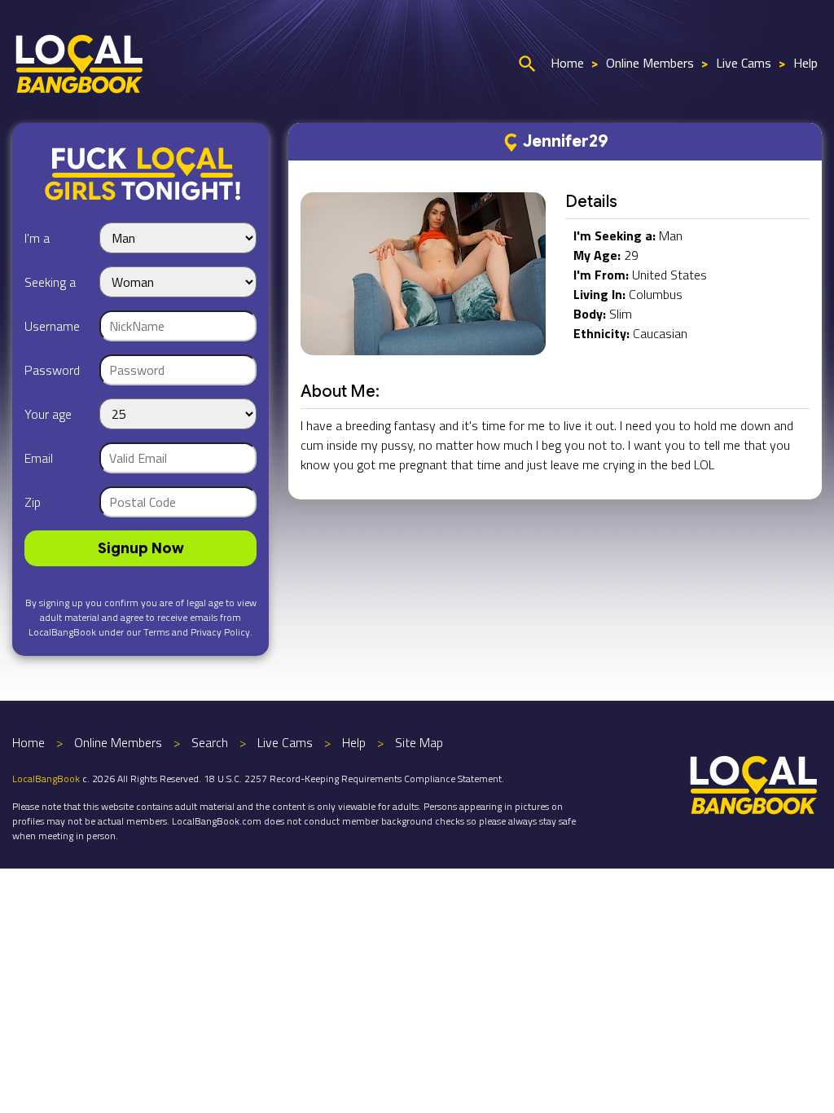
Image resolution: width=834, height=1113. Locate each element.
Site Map (419, 742)
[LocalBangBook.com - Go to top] (754, 783)
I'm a (37, 238)
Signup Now (141, 548)
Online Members (650, 63)
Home (567, 63)
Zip (32, 502)
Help (805, 63)
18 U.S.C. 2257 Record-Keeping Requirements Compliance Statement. (354, 778)
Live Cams (743, 63)
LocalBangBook (46, 778)
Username (52, 326)
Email (38, 458)
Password (52, 370)
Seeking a (50, 282)
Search (209, 742)
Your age (48, 414)
